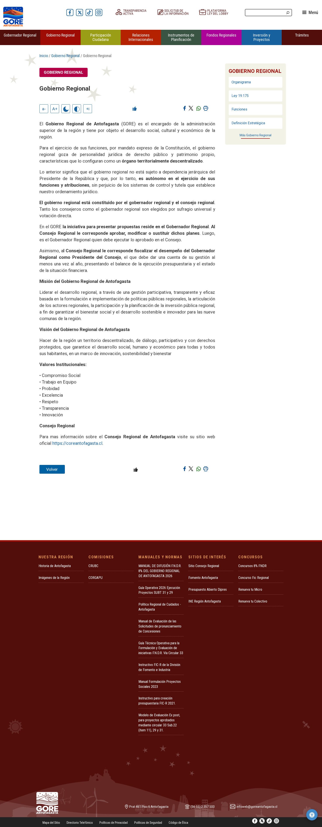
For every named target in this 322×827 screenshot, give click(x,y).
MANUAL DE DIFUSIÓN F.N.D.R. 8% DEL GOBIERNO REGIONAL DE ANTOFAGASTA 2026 (159, 571)
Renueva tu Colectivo (252, 601)
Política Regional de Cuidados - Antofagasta (159, 606)
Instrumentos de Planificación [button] (181, 37)
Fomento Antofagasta (203, 578)
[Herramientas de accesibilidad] (312, 814)
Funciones (239, 109)
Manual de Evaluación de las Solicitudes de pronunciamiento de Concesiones (159, 626)
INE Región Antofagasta (204, 601)
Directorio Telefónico (80, 822)
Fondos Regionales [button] (221, 35)
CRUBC (93, 566)
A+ (54, 108)
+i (87, 108)
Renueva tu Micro (250, 589)
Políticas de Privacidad (113, 822)
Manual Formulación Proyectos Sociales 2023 (159, 684)
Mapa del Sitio (51, 822)
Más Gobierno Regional (255, 135)
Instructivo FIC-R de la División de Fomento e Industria (159, 667)
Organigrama (241, 82)
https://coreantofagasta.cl (77, 443)
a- (44, 108)
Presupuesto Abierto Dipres (207, 589)
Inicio (43, 55)
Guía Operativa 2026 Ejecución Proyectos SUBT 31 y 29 (159, 590)
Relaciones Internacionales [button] (141, 37)
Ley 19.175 (240, 96)
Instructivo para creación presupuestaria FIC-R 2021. (157, 700)
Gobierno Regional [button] (60, 35)
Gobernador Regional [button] (20, 35)
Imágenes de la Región (54, 578)
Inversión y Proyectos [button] (261, 37)
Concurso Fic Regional (253, 578)
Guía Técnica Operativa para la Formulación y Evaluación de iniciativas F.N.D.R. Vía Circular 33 (160, 648)
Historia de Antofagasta (55, 566)
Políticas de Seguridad (148, 822)
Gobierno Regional (65, 55)
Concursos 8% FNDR (252, 566)
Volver (52, 469)
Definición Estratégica (248, 123)
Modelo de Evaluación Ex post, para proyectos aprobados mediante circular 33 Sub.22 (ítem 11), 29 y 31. (159, 722)
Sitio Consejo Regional (203, 566)
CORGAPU (95, 578)
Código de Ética (178, 822)
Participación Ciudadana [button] (100, 37)
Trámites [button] (302, 35)
